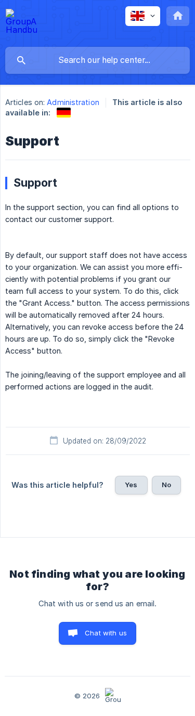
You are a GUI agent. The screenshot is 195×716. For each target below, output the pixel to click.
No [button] (166, 484)
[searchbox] (97, 60)
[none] (21, 23)
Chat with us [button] (106, 633)
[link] (64, 113)
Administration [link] (73, 102)
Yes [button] (131, 484)
